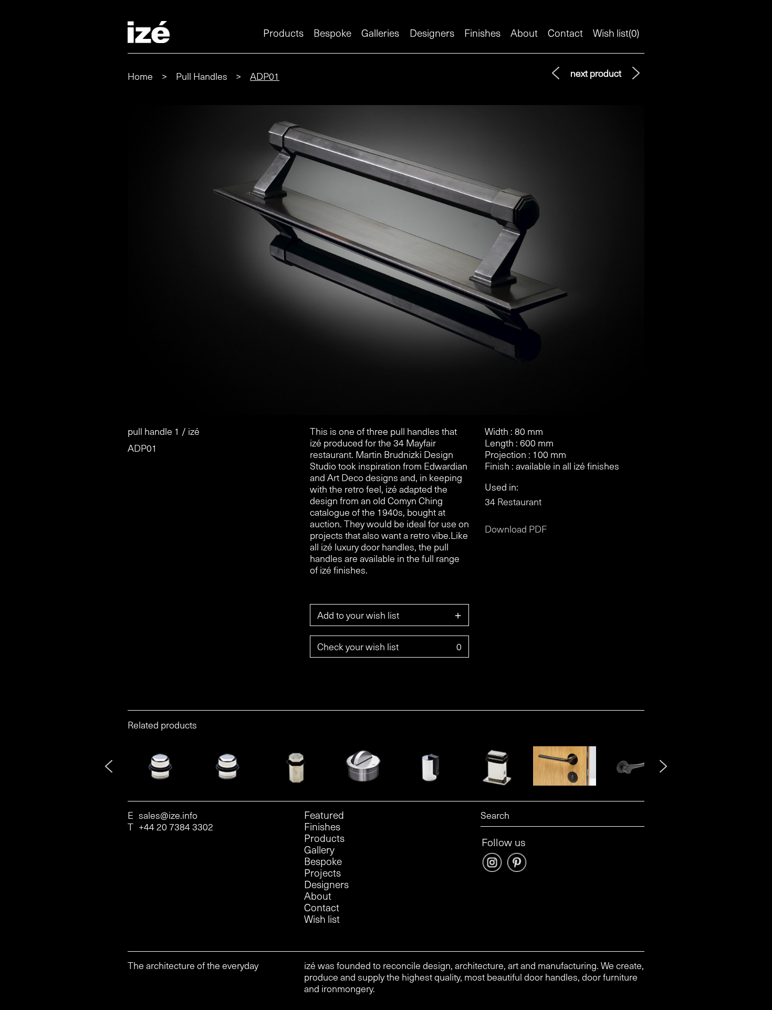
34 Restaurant (513, 501)
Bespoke (332, 32)
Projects (322, 873)
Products (283, 32)
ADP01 (264, 76)
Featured (324, 815)
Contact (565, 32)
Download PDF (516, 529)
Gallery (319, 850)
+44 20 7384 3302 (176, 826)
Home (140, 76)
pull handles (201, 76)
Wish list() (616, 32)
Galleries (380, 32)
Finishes (482, 32)
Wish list (322, 919)
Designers (432, 32)
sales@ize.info (168, 815)
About (524, 32)
